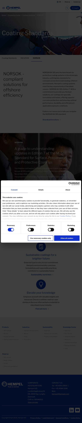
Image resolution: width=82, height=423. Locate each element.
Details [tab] (41, 190)
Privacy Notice (66, 219)
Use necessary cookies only (40, 238)
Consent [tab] (14, 190)
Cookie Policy (65, 216)
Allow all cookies (67, 238)
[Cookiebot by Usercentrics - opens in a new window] (70, 183)
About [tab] (67, 190)
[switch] (31, 229)
